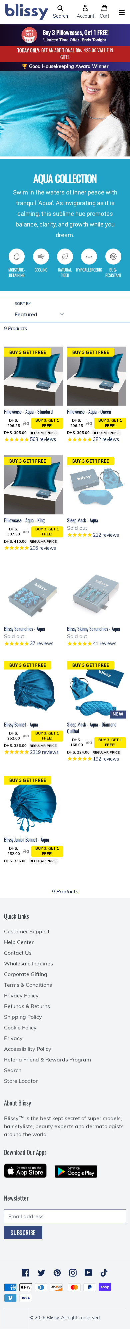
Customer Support (27, 931)
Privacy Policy (21, 995)
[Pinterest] (57, 1273)
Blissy (53, 1318)
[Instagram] (73, 1273)
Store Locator (21, 1080)
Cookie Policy (20, 1027)
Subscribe (23, 1233)
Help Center (19, 942)
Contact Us (18, 952)
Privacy (13, 1038)
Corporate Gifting (25, 974)
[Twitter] (41, 1273)
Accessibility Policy (27, 1048)
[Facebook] (26, 1273)
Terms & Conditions (28, 984)
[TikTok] (104, 1273)
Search (12, 1070)
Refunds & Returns (27, 1006)
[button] (60, 12)
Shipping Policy (23, 1016)
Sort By (23, 303)
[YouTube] (88, 1272)
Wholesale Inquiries (28, 963)
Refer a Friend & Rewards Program (47, 1059)
